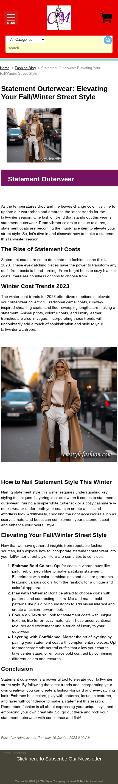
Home (4, 68)
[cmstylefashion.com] (59, 17)
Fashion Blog (25, 68)
